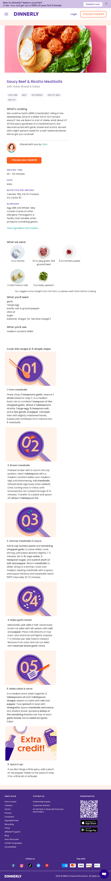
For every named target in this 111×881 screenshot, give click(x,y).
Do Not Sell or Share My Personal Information (48, 810)
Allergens (13, 203)
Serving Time (14, 169)
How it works (10, 801)
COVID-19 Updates (13, 843)
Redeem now (93, 4)
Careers (8, 805)
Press (7, 828)
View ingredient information (22, 228)
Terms (8, 809)
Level (10, 180)
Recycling (9, 824)
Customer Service (41, 805)
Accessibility (10, 846)
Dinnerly (26, 14)
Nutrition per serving (20, 190)
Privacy (8, 813)
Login (74, 14)
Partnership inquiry (41, 801)
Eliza (44, 144)
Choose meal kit (93, 14)
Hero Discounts (12, 839)
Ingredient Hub (11, 820)
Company (9, 816)
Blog (7, 835)
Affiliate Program (12, 831)
